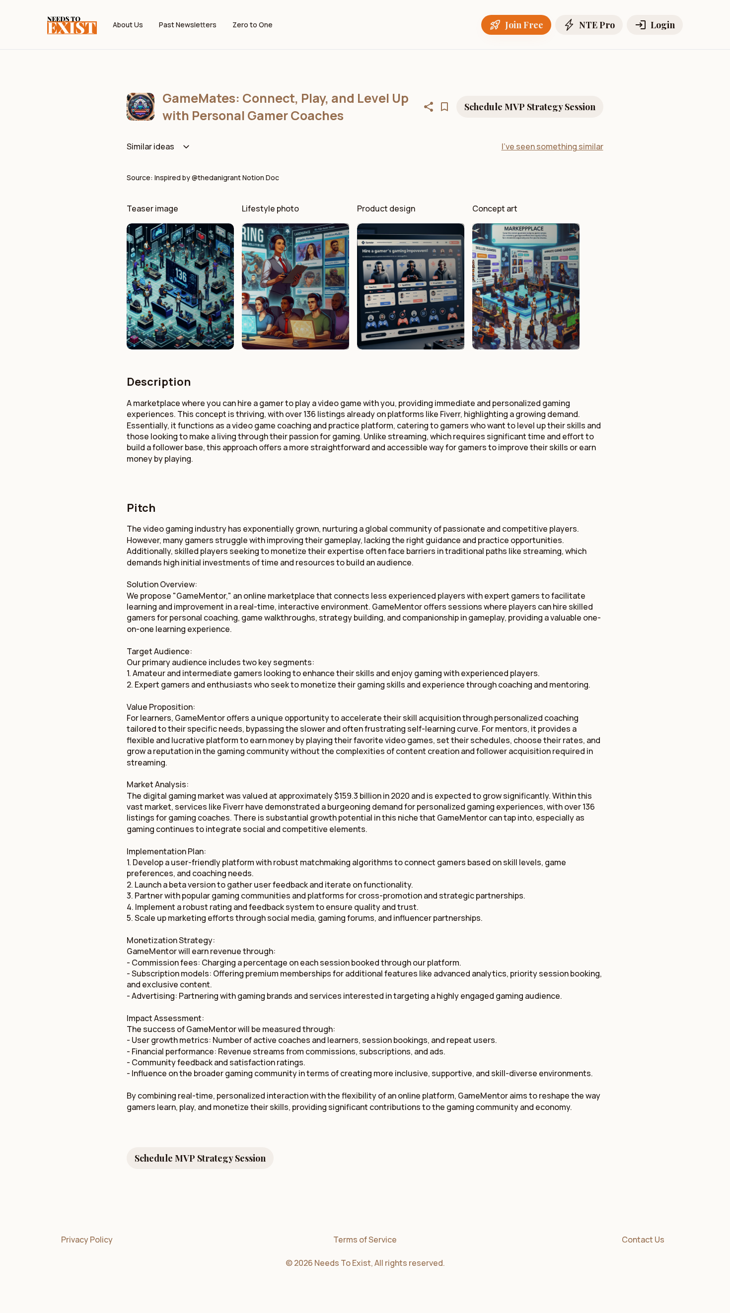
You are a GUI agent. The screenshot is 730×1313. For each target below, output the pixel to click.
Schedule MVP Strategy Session (529, 107)
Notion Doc (260, 177)
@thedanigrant (217, 177)
